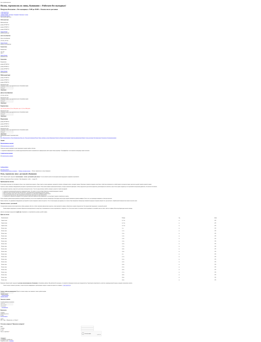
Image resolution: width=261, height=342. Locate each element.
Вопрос (5, 307)
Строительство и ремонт (7, 153)
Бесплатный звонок (5, 15)
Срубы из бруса (4, 167)
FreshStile (11, 340)
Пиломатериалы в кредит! (7, 143)
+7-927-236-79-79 (4, 12)
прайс (5, 295)
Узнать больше (4, 31)
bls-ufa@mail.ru (4, 316)
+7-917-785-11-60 (4, 13)
